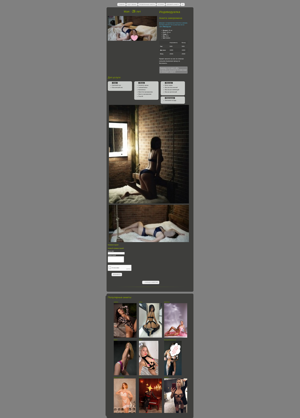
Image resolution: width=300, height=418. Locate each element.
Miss (140, 377)
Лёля (140, 339)
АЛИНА (116, 302)
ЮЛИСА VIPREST (119, 377)
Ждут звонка (131, 4)
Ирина (116, 339)
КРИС (141, 302)
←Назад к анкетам (151, 282)
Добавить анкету (173, 4)
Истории (161, 4)
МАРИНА (167, 302)
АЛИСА (166, 377)
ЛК (182, 4)
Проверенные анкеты (147, 4)
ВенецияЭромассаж (170, 339)
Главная (122, 4)
